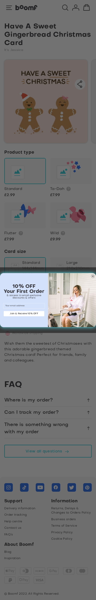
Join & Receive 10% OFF (24, 313)
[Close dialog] (93, 276)
